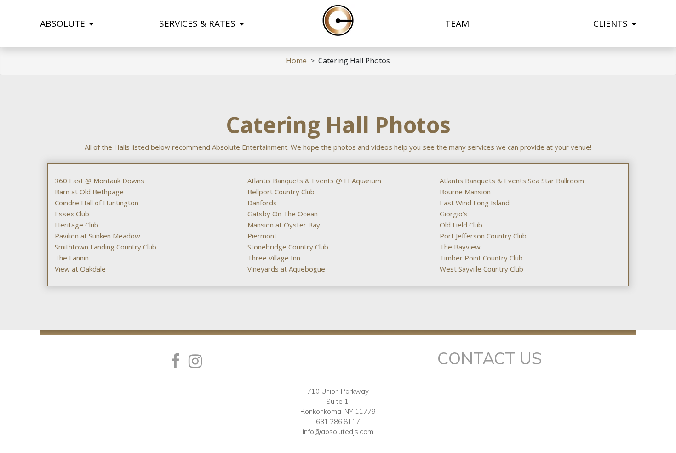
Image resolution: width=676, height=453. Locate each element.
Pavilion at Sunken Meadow (97, 235)
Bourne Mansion (465, 191)
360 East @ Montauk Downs (99, 180)
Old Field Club (461, 224)
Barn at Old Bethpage (89, 191)
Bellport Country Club (281, 191)
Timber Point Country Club (481, 257)
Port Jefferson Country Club (483, 235)
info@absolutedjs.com (338, 431)
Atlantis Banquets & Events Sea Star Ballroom (512, 180)
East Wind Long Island (475, 202)
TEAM (457, 23)
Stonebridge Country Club (287, 246)
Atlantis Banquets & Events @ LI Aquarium (314, 180)
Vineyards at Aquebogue (286, 268)
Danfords (262, 202)
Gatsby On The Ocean (282, 213)
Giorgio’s (454, 213)
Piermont (262, 235)
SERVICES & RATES (198, 23)
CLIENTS (611, 23)
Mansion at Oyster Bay (283, 224)
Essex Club (72, 213)
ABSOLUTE (63, 23)
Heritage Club (76, 224)
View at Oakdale (80, 268)
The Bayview (460, 246)
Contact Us (489, 358)
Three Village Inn (273, 257)
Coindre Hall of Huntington (96, 202)
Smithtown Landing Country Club (105, 246)
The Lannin (72, 257)
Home (296, 61)
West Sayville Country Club (481, 268)
